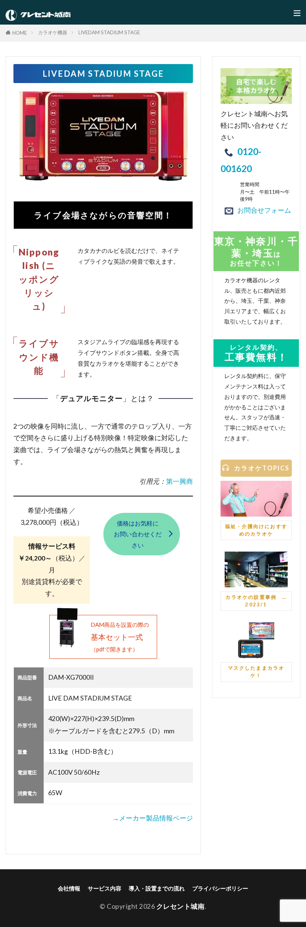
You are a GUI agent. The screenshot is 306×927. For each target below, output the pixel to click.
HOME (19, 33)
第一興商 (179, 481)
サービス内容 (104, 888)
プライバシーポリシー (220, 888)
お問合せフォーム (264, 210)
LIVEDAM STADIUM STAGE (109, 32)
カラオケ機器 (52, 32)
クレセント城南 (180, 906)
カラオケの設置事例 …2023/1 (256, 600)
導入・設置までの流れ (157, 888)
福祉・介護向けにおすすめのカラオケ (256, 530)
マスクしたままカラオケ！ (256, 671)
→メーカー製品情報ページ (152, 818)
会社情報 (69, 888)
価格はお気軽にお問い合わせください (138, 534)
